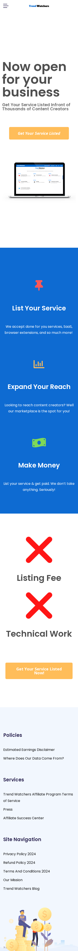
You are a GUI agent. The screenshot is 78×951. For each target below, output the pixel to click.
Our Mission (13, 879)
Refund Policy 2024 (19, 862)
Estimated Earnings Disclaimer (29, 749)
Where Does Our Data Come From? (33, 758)
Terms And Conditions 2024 (26, 871)
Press (8, 809)
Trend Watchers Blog (21, 888)
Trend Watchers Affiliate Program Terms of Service (38, 797)
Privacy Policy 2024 (19, 853)
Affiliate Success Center (23, 818)
